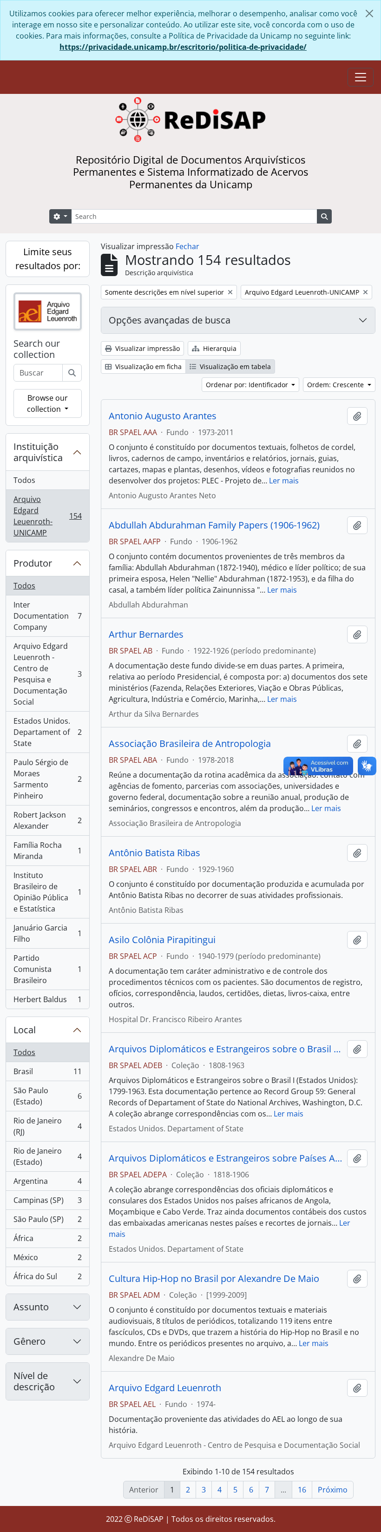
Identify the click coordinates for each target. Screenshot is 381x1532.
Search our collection (36, 349)
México (47, 1259)
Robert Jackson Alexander (47, 820)
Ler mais (284, 480)
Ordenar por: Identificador (248, 384)
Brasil (47, 1073)
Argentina (47, 1183)
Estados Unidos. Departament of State (47, 732)
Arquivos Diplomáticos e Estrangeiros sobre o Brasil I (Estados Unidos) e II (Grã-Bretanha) (226, 1049)
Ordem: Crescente (336, 384)
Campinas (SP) (47, 1202)
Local (24, 1030)
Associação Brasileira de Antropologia (190, 743)
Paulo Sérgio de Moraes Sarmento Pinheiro (47, 779)
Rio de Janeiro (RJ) (47, 1126)
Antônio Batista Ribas (154, 852)
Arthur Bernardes (146, 634)
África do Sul (47, 1278)
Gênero (29, 1341)
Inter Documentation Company (47, 616)
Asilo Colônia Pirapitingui (162, 939)
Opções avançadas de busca (169, 320)
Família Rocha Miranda (47, 850)
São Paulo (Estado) (47, 1096)
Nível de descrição (34, 1381)
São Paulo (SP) (47, 1221)
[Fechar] (369, 13)
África (47, 1240)
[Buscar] (72, 373)
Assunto (31, 1307)
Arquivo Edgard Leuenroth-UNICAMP (47, 516)
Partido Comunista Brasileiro (47, 969)
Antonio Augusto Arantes (163, 416)
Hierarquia (218, 348)
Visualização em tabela (234, 366)
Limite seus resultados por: (47, 258)
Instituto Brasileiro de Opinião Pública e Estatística (47, 892)
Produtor (32, 563)
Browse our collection (47, 403)
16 (302, 1490)
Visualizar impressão (146, 348)
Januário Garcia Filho (47, 933)
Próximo (333, 1490)
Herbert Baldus (47, 1001)
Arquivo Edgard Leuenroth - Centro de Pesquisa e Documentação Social (47, 674)
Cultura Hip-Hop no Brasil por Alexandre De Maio (214, 1278)
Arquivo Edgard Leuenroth (165, 1387)
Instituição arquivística (38, 452)
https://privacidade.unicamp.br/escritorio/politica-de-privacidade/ (183, 47)
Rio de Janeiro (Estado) (47, 1156)
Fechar (187, 246)
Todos (24, 480)
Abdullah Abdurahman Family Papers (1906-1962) (214, 525)
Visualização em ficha (147, 366)
